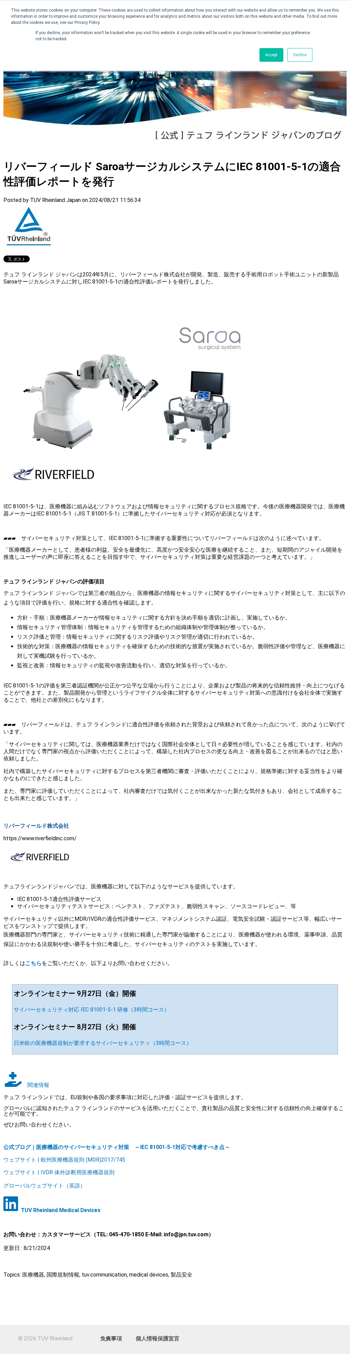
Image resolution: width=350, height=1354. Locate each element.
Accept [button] (271, 55)
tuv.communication (104, 1274)
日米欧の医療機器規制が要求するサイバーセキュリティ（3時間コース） (103, 1043)
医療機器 (33, 1274)
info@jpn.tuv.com (186, 1234)
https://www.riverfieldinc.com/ (40, 838)
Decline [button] (300, 55)
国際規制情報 (62, 1274)
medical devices (148, 1274)
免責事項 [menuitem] (111, 1338)
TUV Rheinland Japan (55, 200)
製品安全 (181, 1274)
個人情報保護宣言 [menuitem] (157, 1338)
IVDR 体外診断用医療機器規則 (77, 1172)
